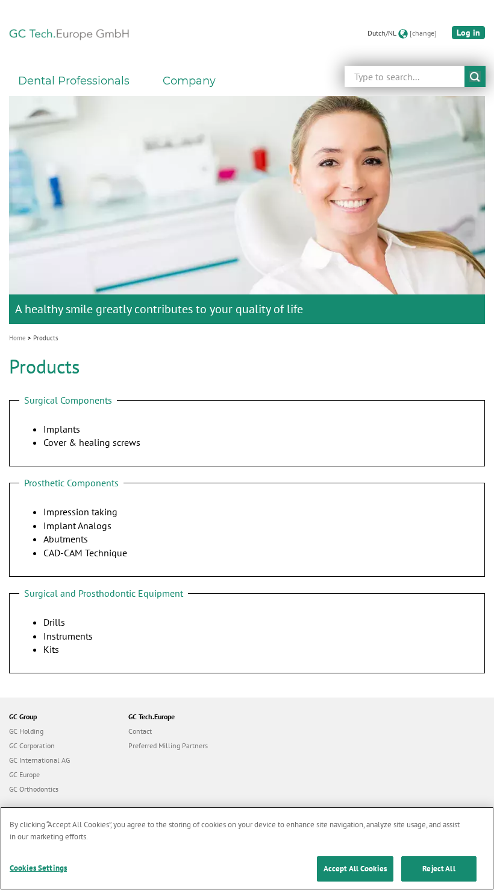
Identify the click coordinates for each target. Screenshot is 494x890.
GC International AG (39, 759)
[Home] (69, 33)
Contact (140, 731)
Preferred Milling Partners (168, 745)
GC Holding (26, 731)
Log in (468, 32)
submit (475, 76)
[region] (247, 848)
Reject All (438, 868)
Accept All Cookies (355, 868)
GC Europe (24, 774)
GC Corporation (32, 745)
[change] (423, 32)
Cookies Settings (38, 868)
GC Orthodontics (33, 788)
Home (17, 338)
